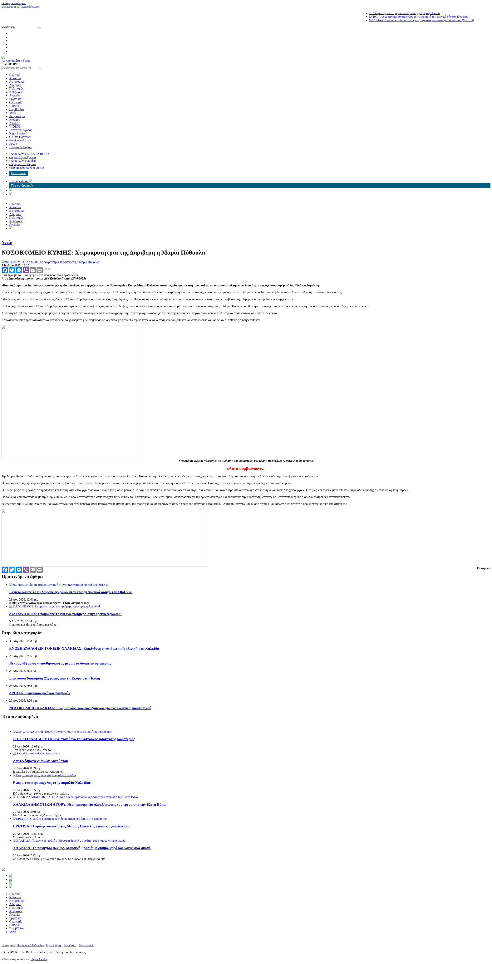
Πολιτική (14, 74)
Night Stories (17, 133)
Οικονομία (15, 102)
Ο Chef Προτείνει (20, 137)
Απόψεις (14, 123)
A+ (45, 268)
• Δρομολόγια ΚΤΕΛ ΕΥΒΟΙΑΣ (29, 153)
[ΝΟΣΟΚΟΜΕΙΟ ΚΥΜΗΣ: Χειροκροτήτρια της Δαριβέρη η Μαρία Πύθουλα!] (51, 262)
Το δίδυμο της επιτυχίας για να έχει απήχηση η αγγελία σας (385, 13)
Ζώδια (13, 143)
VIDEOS (15, 126)
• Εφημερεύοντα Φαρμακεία (26, 167)
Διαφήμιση (70, 945)
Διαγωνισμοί (17, 116)
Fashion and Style (20, 140)
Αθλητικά (15, 85)
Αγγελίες (14, 95)
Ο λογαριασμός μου (14, 3)
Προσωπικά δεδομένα (30, 945)
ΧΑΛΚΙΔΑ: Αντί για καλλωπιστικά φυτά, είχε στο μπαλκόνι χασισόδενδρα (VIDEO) (401, 20)
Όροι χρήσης (54, 945)
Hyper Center (39, 959)
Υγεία (26, 60)
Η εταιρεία (8, 945)
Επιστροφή (483, 568)
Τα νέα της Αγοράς (20, 130)
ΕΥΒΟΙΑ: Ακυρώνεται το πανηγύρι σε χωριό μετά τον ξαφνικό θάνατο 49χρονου (399, 16)
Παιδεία (14, 105)
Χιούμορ (14, 119)
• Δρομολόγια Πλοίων (22, 160)
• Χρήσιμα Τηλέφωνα (22, 164)
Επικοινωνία (18, 173)
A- (50, 268)
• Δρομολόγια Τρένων (22, 157)
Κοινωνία (15, 78)
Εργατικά (15, 98)
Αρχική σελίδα (11, 60)
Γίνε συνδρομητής (22, 185)
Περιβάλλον (16, 109)
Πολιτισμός (16, 88)
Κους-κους (15, 92)
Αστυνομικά (16, 81)
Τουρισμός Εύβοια (20, 147)
